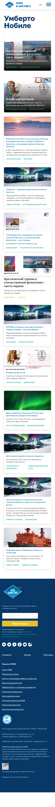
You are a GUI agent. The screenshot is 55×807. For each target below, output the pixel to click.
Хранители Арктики (11, 705)
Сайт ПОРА (7, 670)
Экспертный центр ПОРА (18, 747)
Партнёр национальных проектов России (18, 772)
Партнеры (48, 655)
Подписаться (20, 623)
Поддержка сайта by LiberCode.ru (15, 777)
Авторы (27, 655)
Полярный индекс (10, 674)
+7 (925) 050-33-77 (24, 737)
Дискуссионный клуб (12, 683)
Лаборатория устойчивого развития (19, 687)
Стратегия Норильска (12, 692)
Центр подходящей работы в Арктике (19, 678)
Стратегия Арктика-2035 (13, 700)
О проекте (6, 655)
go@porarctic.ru (40, 741)
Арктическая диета (11, 696)
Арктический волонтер (12, 709)
